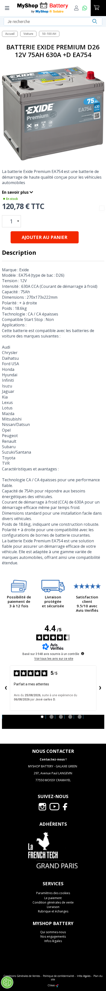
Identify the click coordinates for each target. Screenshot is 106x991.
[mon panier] (98, 8)
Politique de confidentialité (58, 976)
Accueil (10, 34)
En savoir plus (16, 192)
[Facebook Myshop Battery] (65, 806)
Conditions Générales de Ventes (21, 976)
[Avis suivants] (100, 688)
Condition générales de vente (53, 902)
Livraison (53, 907)
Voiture (28, 34)
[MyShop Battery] (43, 8)
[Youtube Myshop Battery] (54, 806)
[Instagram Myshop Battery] (42, 806)
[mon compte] (78, 8)
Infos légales (53, 941)
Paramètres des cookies (53, 893)
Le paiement (53, 898)
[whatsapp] (86, 8)
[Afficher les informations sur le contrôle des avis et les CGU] (83, 653)
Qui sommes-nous (53, 932)
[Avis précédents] (5, 688)
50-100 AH (49, 34)
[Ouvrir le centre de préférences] (7, 982)
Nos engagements (53, 936)
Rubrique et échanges (53, 911)
